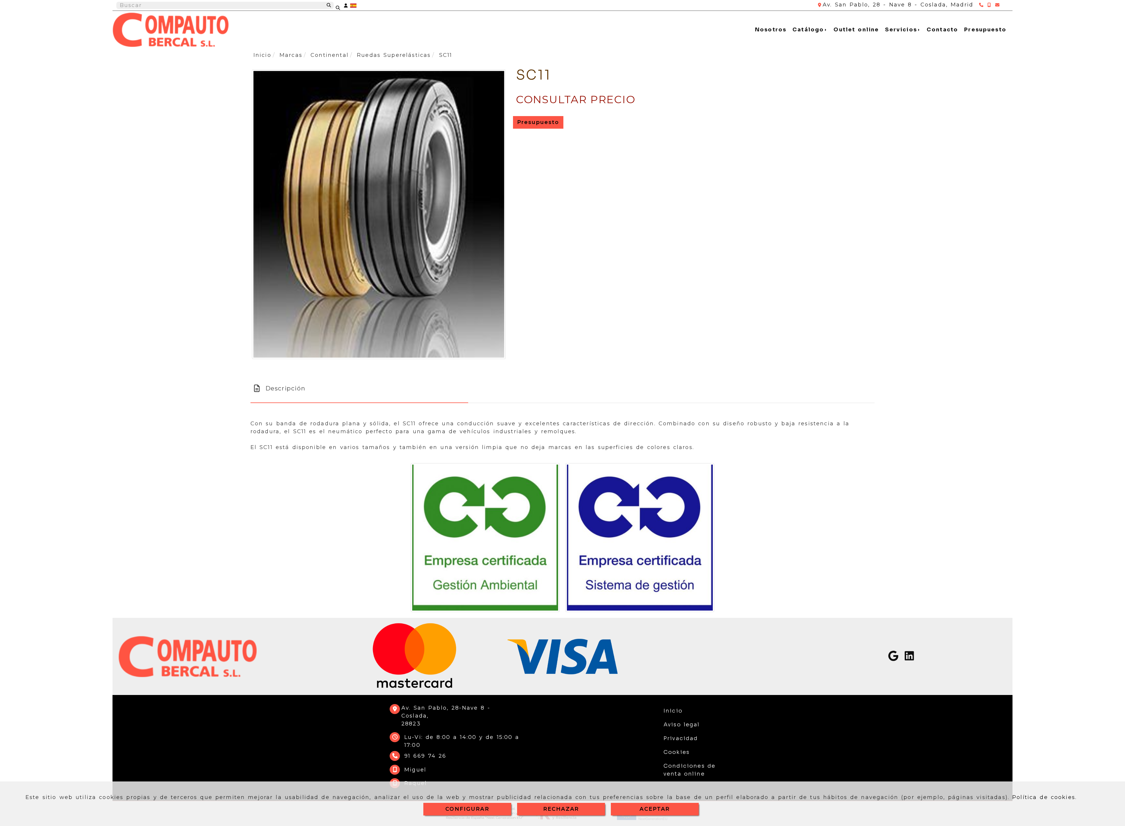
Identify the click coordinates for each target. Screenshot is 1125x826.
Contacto (942, 29)
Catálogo (809, 29)
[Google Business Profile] (893, 658)
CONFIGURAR (467, 809)
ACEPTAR (655, 809)
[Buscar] (341, 5)
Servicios (902, 29)
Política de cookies (1043, 797)
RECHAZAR (561, 809)
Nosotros (770, 29)
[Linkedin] (909, 658)
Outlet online (856, 29)
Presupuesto (985, 29)
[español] (353, 5)
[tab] (359, 388)
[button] (346, 5)
